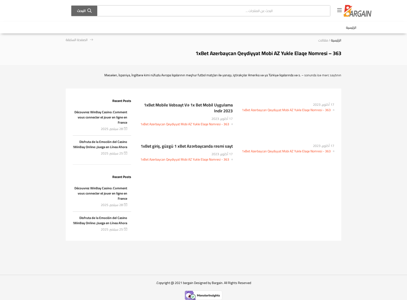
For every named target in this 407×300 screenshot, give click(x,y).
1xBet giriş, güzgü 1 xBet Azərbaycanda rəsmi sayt (187, 146)
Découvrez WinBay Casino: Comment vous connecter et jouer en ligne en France (100, 117)
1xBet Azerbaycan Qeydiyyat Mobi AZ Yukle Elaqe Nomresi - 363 (286, 110)
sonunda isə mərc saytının (322, 75)
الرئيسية (351, 27)
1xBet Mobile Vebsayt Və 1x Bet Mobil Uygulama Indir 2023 (188, 108)
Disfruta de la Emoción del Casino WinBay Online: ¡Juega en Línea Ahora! (100, 144)
